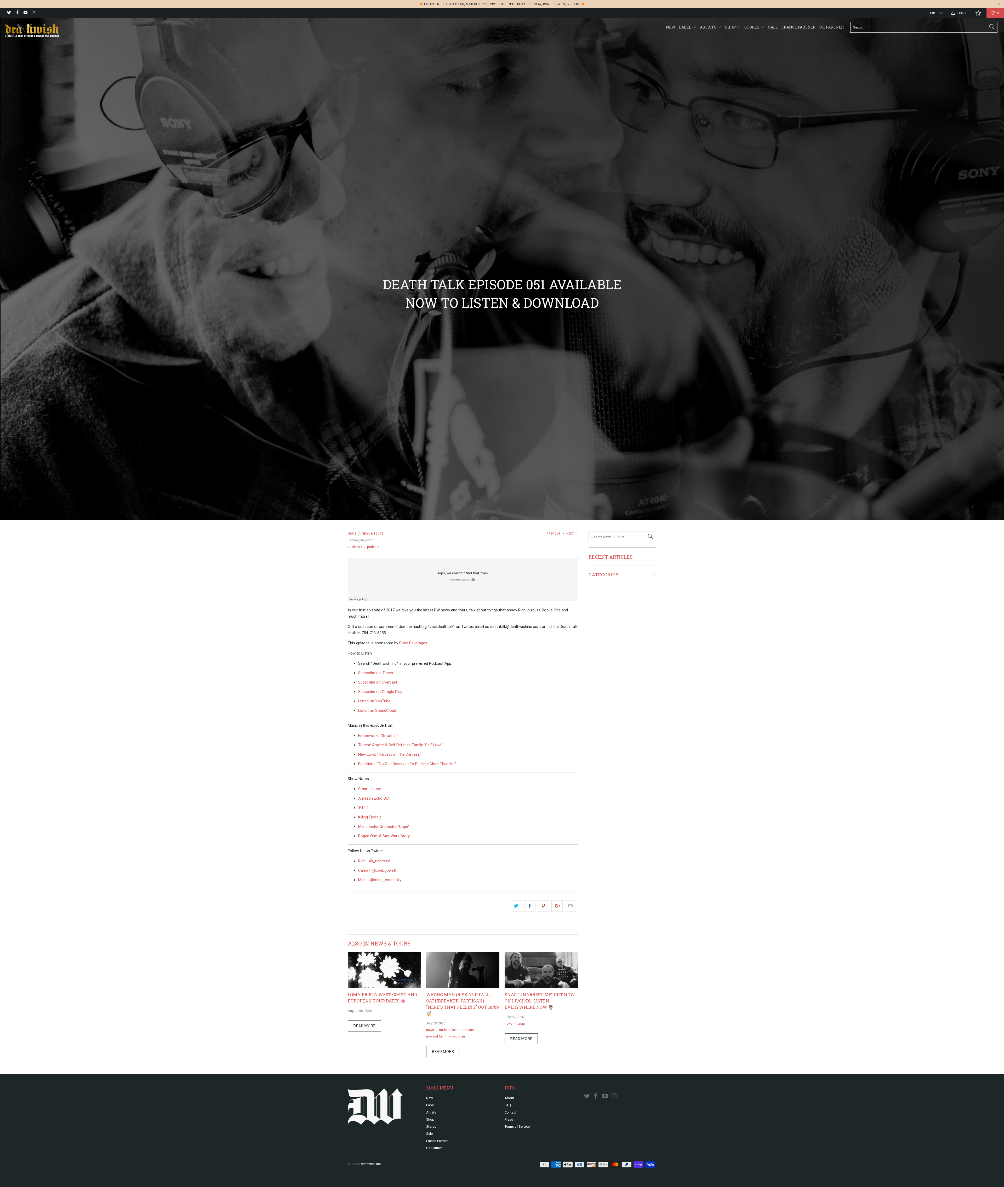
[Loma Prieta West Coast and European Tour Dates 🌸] (384, 987)
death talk (355, 547)
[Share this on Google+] (557, 906)
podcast (373, 547)
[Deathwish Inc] (83, 30)
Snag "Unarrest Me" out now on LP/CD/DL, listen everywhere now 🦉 (540, 1001)
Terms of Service (517, 1126)
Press (509, 1119)
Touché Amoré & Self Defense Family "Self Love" (400, 745)
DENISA (535, 4)
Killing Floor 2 (369, 817)
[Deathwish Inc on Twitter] (9, 13)
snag (521, 1023)
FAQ (508, 1105)
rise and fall (434, 1036)
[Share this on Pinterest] (543, 906)
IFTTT (363, 807)
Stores (752, 27)
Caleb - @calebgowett (377, 870)
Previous (553, 533)
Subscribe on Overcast (377, 682)
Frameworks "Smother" (378, 735)
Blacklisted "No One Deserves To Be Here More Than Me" (407, 763)
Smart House (369, 789)
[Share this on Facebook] (529, 906)
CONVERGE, (495, 4)
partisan (468, 1030)
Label (685, 27)
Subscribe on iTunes (375, 672)
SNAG (459, 4)
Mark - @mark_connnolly (379, 880)
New (670, 27)
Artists (708, 27)
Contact (510, 1112)
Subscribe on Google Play (380, 691)
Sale (773, 27)
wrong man (456, 1036)
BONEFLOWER (554, 4)
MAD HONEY (475, 4)
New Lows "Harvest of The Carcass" (389, 754)
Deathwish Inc (370, 1164)
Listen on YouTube (374, 701)
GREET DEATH (516, 4)
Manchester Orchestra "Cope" (383, 826)
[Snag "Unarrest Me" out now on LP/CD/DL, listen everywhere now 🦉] (541, 987)
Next (570, 533)
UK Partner (831, 27)
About (509, 1098)
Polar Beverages (413, 643)
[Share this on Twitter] (516, 906)
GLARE (574, 4)
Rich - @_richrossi (374, 861)
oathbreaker (448, 1030)
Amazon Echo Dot (374, 798)
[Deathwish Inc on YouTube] (25, 13)
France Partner (798, 27)
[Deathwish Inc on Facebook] (17, 13)
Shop (731, 27)
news (430, 1030)
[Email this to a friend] (570, 906)
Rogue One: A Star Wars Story (384, 836)
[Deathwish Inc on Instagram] (33, 13)
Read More (364, 1025)
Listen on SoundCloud (377, 710)
